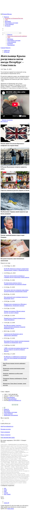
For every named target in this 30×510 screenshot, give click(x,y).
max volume (7, 494)
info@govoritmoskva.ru (14, 400)
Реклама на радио (6, 429)
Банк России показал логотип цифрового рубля (14, 364)
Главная (3, 47)
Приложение (11, 45)
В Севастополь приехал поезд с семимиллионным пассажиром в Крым (15, 283)
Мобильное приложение (11, 415)
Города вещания (5, 432)
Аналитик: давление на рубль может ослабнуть (13, 374)
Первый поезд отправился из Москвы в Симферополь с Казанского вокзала (15, 304)
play (5, 488)
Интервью (8, 21)
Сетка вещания (9, 24)
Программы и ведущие (11, 22)
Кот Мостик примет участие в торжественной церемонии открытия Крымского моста (14, 327)
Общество (7, 50)
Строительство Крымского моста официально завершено (13, 334)
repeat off (6, 502)
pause (5, 489)
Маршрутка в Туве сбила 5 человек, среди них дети (14, 384)
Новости (6, 17)
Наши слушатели (5, 434)
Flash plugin (10, 508)
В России (6, 52)
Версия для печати (7, 120)
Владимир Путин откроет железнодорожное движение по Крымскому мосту (16, 341)
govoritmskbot (11, 397)
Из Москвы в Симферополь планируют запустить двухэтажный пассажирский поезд (15, 358)
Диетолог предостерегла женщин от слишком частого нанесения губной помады (16, 276)
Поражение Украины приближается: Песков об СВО (15, 379)
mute (5, 491)
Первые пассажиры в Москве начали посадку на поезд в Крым (14, 312)
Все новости (4, 121)
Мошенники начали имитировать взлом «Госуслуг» (14, 369)
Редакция (7, 25)
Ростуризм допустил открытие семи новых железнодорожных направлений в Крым (16, 290)
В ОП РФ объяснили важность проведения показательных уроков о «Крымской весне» (16, 269)
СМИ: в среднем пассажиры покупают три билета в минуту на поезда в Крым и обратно (16, 349)
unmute (6, 492)
